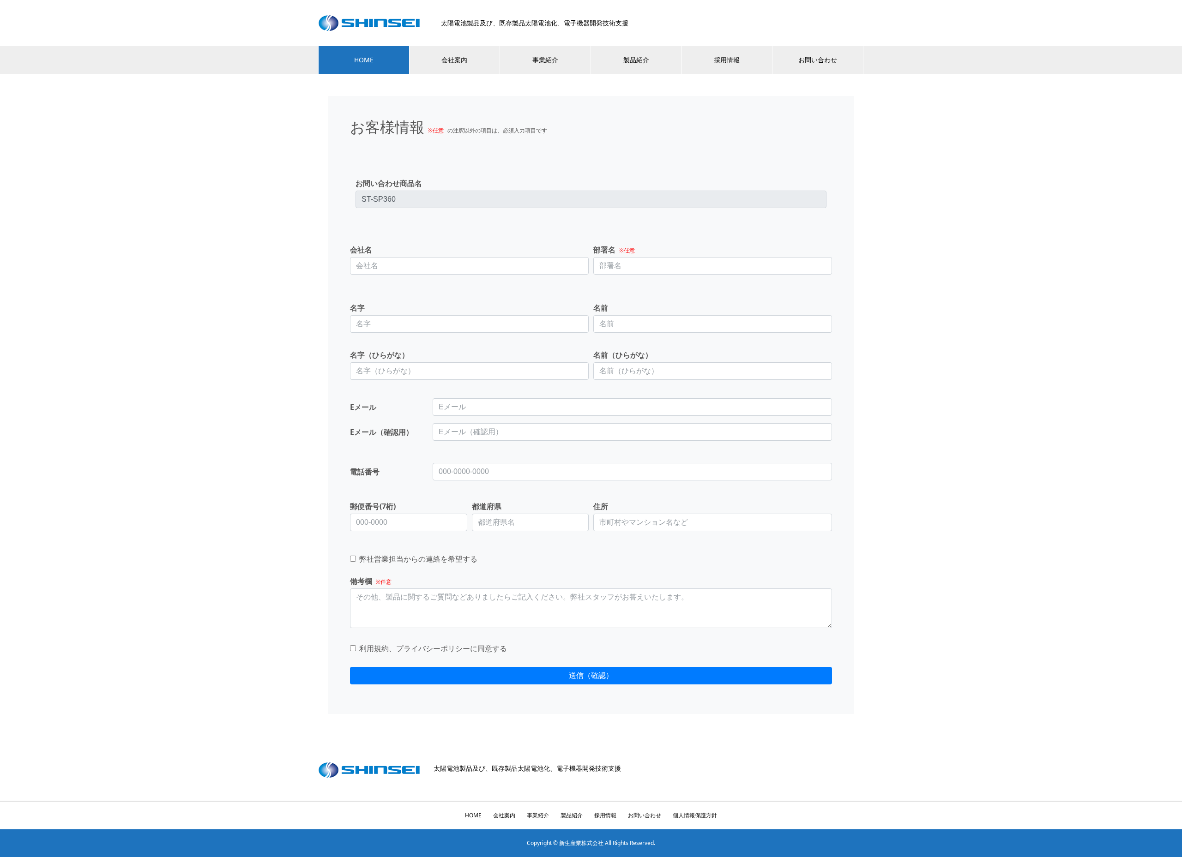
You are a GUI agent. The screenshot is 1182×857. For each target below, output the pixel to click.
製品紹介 (636, 59)
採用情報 (727, 59)
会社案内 (454, 59)
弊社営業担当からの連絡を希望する (418, 558)
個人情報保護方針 (695, 815)
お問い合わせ (817, 59)
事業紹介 (545, 59)
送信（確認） (591, 675)
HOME (364, 59)
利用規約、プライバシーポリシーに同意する (433, 647)
